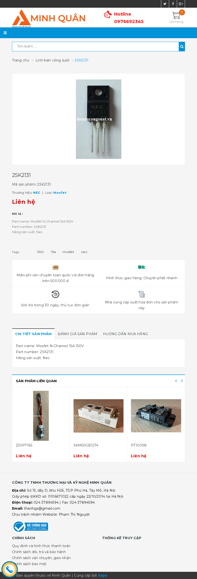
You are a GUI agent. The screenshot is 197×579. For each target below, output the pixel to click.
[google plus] (181, 4)
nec (84, 252)
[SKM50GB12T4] (90, 416)
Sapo (103, 575)
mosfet (68, 252)
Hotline (129, 18)
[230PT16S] (32, 416)
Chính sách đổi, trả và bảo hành (39, 552)
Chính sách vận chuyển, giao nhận (41, 558)
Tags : (16, 252)
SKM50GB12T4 (77, 445)
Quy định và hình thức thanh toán (41, 546)
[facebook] (173, 4)
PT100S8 (130, 445)
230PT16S (15, 445)
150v (40, 252)
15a (53, 252)
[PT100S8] (147, 416)
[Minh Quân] (53, 18)
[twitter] (165, 4)
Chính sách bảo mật (29, 564)
